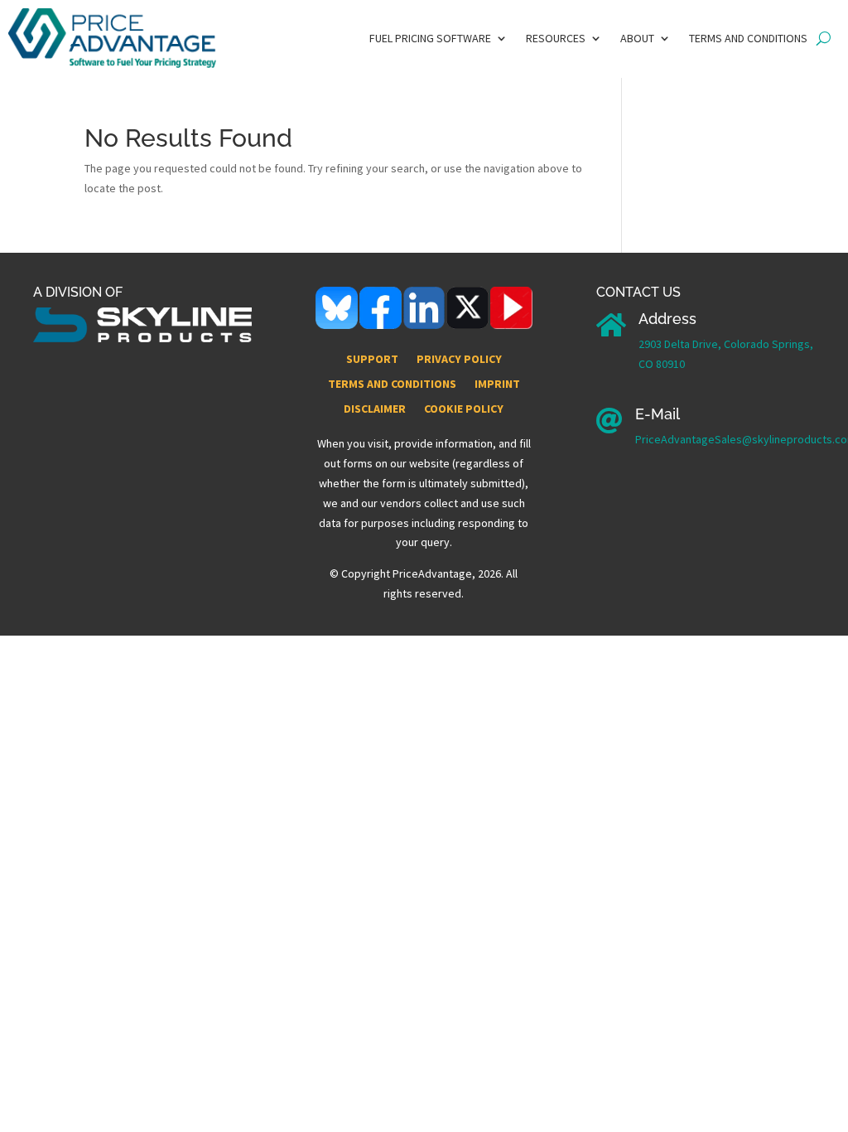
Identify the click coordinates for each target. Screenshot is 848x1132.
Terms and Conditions (748, 39)
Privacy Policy (459, 359)
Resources (555, 39)
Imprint (497, 384)
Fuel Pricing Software (430, 39)
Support (372, 359)
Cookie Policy (464, 409)
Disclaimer (375, 409)
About (637, 39)
